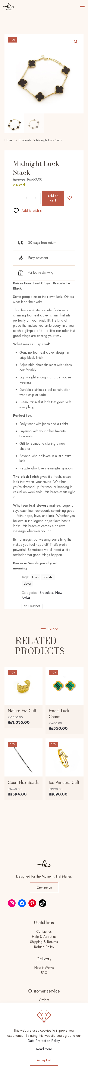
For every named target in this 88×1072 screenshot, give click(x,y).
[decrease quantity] (18, 198)
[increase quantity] (36, 198)
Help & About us (44, 936)
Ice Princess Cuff (64, 782)
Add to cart (53, 198)
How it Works (44, 967)
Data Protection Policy (44, 1040)
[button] (76, 41)
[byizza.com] (8, 6)
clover (27, 583)
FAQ (44, 972)
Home (8, 140)
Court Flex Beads (23, 782)
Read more (44, 1049)
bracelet (48, 577)
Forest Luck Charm (59, 714)
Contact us (44, 931)
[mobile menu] (82, 6)
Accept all (44, 1060)
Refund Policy (44, 946)
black (35, 577)
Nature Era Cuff (22, 711)
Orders (44, 999)
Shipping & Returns (44, 941)
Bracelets (25, 140)
